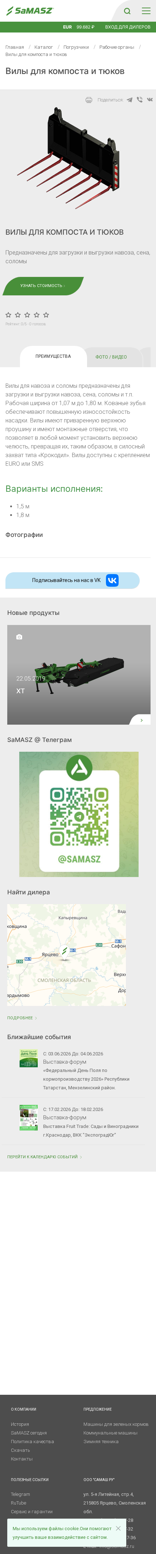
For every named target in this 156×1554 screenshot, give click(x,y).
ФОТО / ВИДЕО (111, 357)
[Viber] (139, 99)
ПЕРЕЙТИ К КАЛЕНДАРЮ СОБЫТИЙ (43, 1157)
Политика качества (32, 1441)
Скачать (20, 1450)
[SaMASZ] (29, 11)
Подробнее (20, 1018)
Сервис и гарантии (32, 1511)
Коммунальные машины (110, 1433)
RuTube (18, 1503)
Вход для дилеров (128, 27)
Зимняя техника (101, 1441)
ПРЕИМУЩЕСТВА (53, 356)
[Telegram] (129, 99)
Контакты (22, 1459)
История (20, 1424)
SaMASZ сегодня (29, 1433)
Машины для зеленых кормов (116, 1424)
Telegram (20, 1494)
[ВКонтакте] (149, 99)
